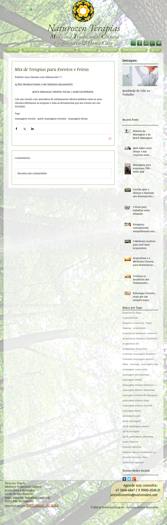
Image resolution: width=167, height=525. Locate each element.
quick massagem (131, 421)
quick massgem (130, 431)
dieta (125, 364)
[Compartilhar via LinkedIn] (32, 128)
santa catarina (130, 441)
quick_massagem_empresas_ (138, 436)
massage (134, 364)
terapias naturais (131, 446)
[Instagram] (133, 43)
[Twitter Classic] (129, 479)
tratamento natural (132, 462)
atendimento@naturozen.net (134, 494)
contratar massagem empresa (138, 353)
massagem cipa (149, 364)
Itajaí (149, 322)
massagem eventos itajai (135, 400)
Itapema (126, 328)
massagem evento (25, 118)
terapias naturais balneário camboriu (140, 452)
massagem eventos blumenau (138, 389)
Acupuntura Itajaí (131, 312)
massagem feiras (78, 118)
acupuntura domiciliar (134, 348)
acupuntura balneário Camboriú (140, 338)
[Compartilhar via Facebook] (16, 128)
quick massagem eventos (52, 118)
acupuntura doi (130, 343)
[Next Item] (153, 76)
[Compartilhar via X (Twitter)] (24, 128)
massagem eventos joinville (137, 405)
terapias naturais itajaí (135, 457)
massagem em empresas (135, 374)
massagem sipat (131, 415)
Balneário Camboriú (133, 322)
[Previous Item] (127, 76)
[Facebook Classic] (124, 479)
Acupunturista (130, 317)
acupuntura (139, 328)
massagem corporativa (134, 369)
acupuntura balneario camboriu (139, 333)
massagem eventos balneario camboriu (140, 384)
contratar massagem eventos (138, 359)
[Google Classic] (134, 479)
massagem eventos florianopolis (140, 395)
